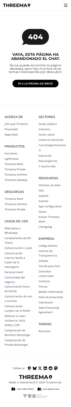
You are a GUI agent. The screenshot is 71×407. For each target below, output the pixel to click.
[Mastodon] (56, 368)
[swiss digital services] (48, 389)
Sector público (48, 124)
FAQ (41, 190)
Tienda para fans (49, 266)
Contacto (44, 281)
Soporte (43, 196)
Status (43, 211)
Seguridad (11, 134)
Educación (45, 155)
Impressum (46, 302)
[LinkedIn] (45, 368)
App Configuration (50, 206)
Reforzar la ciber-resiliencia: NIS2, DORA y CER (16, 320)
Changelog (45, 227)
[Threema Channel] (29, 368)
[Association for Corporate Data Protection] (35, 396)
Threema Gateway (16, 180)
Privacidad (11, 129)
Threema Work (14, 164)
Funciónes (11, 153)
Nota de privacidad (51, 297)
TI (40, 150)
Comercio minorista (51, 140)
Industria (44, 129)
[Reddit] (50, 368)
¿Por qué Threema (16, 124)
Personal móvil (14, 272)
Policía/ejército (48, 161)
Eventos (43, 201)
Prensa (43, 286)
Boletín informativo (51, 292)
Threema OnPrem (16, 174)
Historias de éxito (50, 185)
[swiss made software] (22, 389)
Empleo (43, 261)
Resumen (45, 331)
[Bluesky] (34, 368)
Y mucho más (47, 166)
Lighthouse (12, 158)
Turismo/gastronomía (52, 145)
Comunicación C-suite (18, 248)
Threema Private (15, 169)
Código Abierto (48, 245)
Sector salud (46, 134)
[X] (40, 368)
